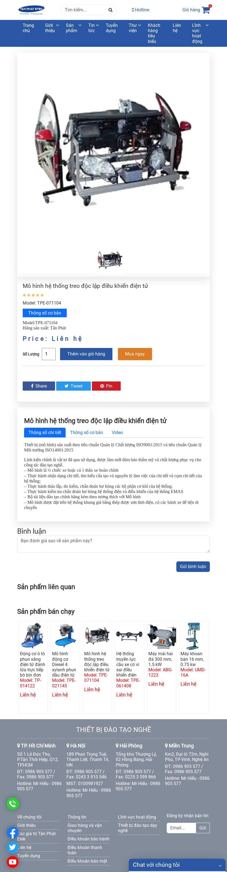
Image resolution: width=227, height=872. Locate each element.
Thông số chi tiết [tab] (45, 432)
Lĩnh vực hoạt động (197, 33)
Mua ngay (135, 354)
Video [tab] (117, 432)
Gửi (202, 827)
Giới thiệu (50, 28)
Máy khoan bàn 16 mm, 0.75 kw (192, 659)
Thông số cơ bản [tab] (86, 432)
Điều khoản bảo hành (88, 839)
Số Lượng (31, 354)
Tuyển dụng (112, 28)
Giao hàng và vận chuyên (85, 828)
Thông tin (77, 817)
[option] (113, 147)
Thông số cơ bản (44, 313)
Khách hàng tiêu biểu (154, 33)
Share (40, 386)
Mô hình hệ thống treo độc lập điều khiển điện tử (97, 661)
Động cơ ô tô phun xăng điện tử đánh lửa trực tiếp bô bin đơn (32, 664)
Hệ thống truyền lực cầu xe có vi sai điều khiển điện (127, 664)
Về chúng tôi (29, 817)
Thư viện (133, 28)
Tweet (75, 386)
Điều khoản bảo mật (87, 861)
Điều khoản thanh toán (85, 850)
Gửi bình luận (193, 566)
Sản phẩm (71, 28)
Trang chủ (28, 28)
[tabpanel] (113, 476)
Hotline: (142, 9)
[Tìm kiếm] (110, 10)
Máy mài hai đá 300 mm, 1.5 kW (160, 659)
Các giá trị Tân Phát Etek (36, 836)
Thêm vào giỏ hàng (86, 354)
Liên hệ (177, 28)
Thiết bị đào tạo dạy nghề (137, 828)
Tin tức (91, 28)
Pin (108, 386)
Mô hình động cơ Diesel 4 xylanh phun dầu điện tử (64, 664)
